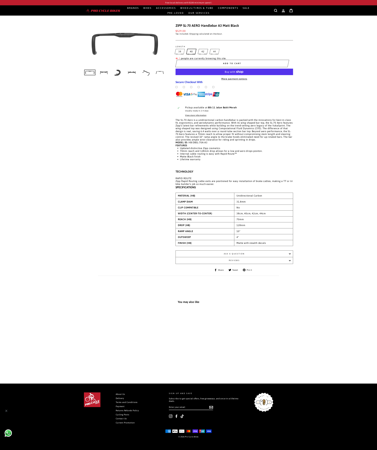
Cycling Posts (122, 414)
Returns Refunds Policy (127, 410)
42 (202, 51)
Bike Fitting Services (20, 438)
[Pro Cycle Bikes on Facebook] (176, 416)
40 (191, 51)
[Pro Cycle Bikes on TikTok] (182, 416)
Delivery (120, 398)
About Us (120, 394)
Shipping (193, 34)
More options (104, 365)
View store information (195, 115)
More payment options (234, 78)
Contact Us (121, 418)
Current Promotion (125, 422)
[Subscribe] (211, 407)
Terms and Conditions (127, 402)
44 (214, 51)
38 (179, 51)
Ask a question (234, 254)
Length (181, 47)
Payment (120, 406)
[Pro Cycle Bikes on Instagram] (170, 416)
